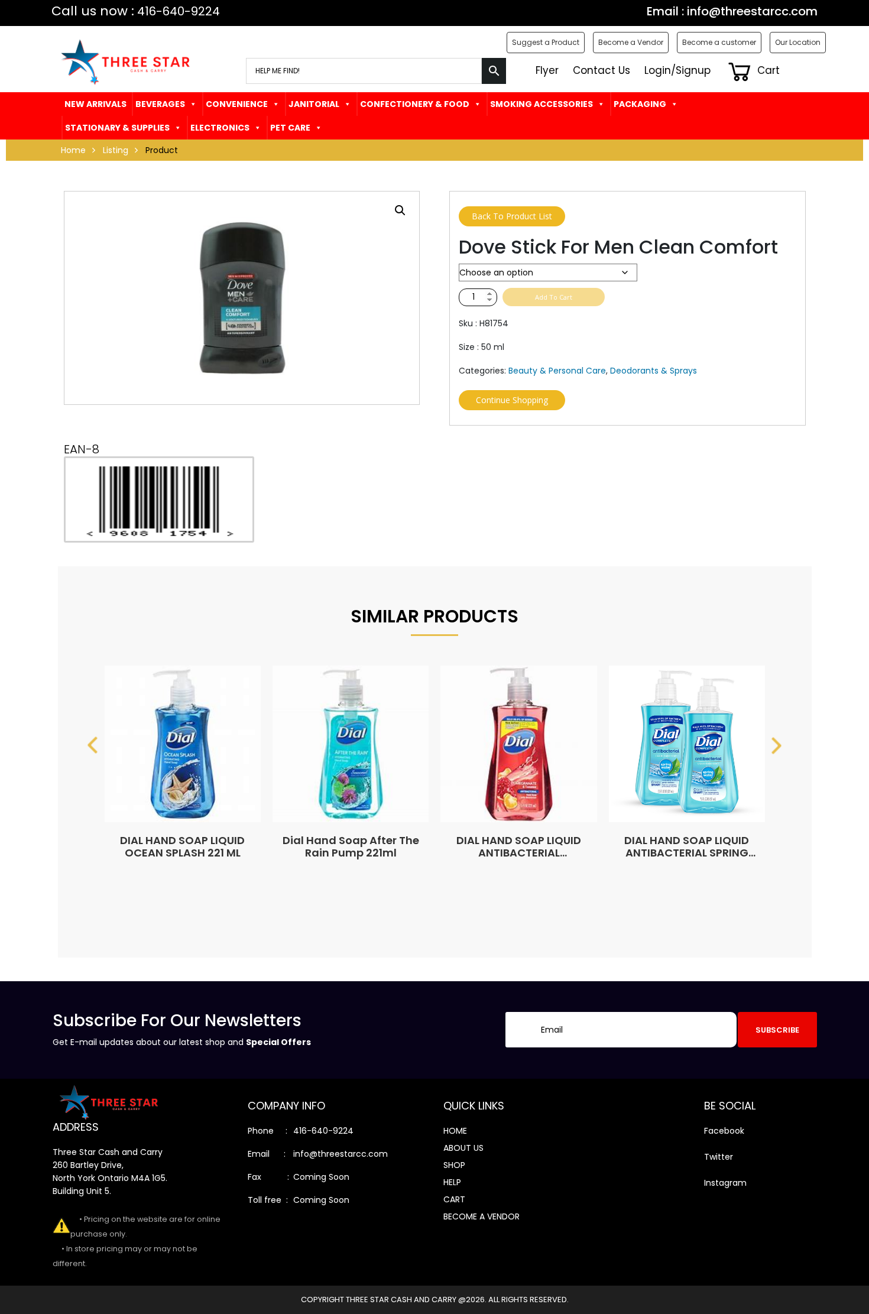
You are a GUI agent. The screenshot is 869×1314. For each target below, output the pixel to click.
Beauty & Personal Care (557, 371)
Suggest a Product (545, 42)
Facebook (724, 1131)
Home (73, 150)
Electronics (219, 128)
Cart (767, 70)
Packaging (640, 104)
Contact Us (601, 70)
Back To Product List (512, 216)
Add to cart (553, 297)
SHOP (454, 1165)
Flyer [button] (547, 70)
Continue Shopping (512, 399)
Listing (115, 150)
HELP (452, 1182)
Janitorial (313, 104)
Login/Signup (677, 70)
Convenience (237, 104)
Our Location (798, 42)
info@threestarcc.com (752, 11)
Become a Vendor (630, 42)
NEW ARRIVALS (95, 104)
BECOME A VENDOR (481, 1216)
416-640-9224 (323, 1131)
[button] (400, 210)
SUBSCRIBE (777, 1030)
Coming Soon (321, 1177)
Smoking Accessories (541, 104)
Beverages (160, 104)
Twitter (718, 1157)
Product (161, 150)
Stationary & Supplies (117, 128)
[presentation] (93, 745)
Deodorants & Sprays (653, 371)
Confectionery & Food (414, 104)
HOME (455, 1131)
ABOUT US (463, 1148)
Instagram (725, 1183)
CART (454, 1199)
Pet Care (290, 128)
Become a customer (719, 42)
